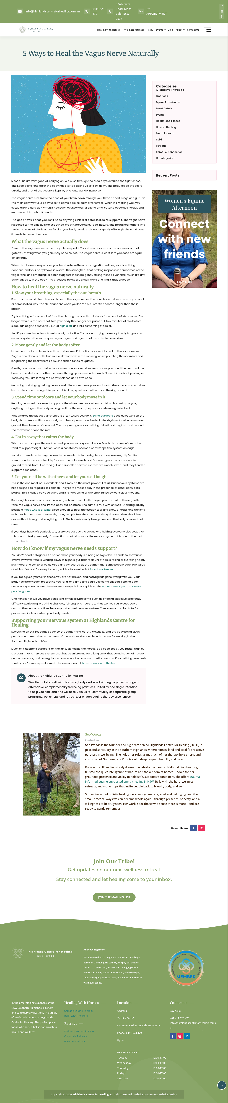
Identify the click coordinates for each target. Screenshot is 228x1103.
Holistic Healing (166, 127)
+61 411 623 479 (179, 1018)
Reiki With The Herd (76, 1015)
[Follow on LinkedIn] (221, 16)
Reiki (159, 139)
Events (159, 29)
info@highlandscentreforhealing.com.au (52, 11)
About (179, 29)
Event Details (164, 108)
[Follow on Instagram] (221, 11)
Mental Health (165, 133)
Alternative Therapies (170, 90)
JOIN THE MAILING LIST (114, 897)
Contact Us (193, 29)
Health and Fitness (168, 121)
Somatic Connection (169, 152)
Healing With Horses (108, 29)
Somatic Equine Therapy (78, 1011)
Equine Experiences (168, 102)
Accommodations (74, 1041)
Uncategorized (165, 158)
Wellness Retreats (134, 29)
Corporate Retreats (75, 1036)
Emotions (162, 96)
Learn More (184, 281)
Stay (150, 29)
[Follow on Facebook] (221, 6)
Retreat (161, 146)
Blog (170, 29)
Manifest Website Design (162, 1094)
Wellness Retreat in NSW (79, 1031)
